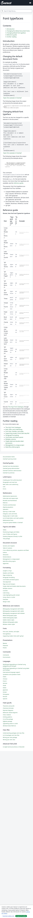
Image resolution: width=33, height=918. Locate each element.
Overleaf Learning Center (9, 459)
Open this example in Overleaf (12, 98)
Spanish (5, 698)
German (5, 683)
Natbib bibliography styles (10, 617)
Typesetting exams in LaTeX (10, 723)
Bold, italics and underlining (13, 429)
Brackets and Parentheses (10, 500)
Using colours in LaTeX (9, 597)
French (5, 681)
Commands (6, 655)
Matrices (5, 502)
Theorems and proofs (8, 706)
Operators (5, 509)
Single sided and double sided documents (14, 586)
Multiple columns (10, 439)
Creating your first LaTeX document (12, 480)
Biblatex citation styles (9, 624)
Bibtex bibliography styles (10, 615)
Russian (5, 696)
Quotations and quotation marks (11, 674)
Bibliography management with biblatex (14, 613)
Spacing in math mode (9, 511)
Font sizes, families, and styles (14, 431)
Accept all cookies (21, 916)
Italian (4, 687)
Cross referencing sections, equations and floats (16, 550)
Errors (4, 489)
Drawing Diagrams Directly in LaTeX (12, 536)
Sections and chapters (9, 546)
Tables (4, 530)
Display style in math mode (10, 516)
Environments (6, 657)
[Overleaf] (6, 3)
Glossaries (5, 554)
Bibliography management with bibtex (13, 609)
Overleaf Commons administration (12, 470)
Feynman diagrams (8, 710)
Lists (4, 486)
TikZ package (6, 538)
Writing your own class (9, 739)
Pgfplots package (7, 721)
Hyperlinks (6, 563)
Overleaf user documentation (11, 466)
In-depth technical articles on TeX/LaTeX (13, 747)
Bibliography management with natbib (13, 611)
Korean (5, 692)
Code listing (6, 593)
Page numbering (7, 575)
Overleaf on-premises (8, 473)
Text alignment (7, 582)
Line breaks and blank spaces (14, 437)
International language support (11, 672)
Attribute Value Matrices (9, 726)
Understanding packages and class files (13, 733)
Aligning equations (8, 507)
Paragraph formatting (12, 435)
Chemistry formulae (8, 708)
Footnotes (5, 599)
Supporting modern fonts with (13, 636)
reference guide (18, 183)
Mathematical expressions (10, 496)
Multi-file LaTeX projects (12, 447)
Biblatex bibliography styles (10, 622)
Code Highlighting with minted (11, 595)
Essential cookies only (8, 916)
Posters (5, 647)
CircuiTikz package (8, 719)
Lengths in (7, 570)
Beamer (5, 643)
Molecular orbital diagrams (10, 712)
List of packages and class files (11, 735)
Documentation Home (9, 456)
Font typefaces (7, 634)
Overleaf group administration (11, 468)
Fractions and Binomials (9, 505)
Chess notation (7, 715)
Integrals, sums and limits (10, 513)
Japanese (5, 690)
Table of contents (7, 548)
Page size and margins (9, 584)
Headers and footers (8, 573)
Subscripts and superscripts (10, 498)
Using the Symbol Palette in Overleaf (13, 522)
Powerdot (5, 645)
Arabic (4, 676)
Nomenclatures (7, 557)
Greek (4, 685)
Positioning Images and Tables (11, 532)
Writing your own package (10, 737)
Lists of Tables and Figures (10, 534)
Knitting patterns (7, 717)
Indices (5, 552)
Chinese (5, 679)
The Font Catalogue (15, 407)
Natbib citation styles (8, 620)
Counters (5, 590)
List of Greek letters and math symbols (13, 518)
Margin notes (6, 601)
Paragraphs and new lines (10, 482)
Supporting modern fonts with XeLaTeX (17, 433)
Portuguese (6, 694)
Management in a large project (14, 445)
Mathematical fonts (8, 520)
